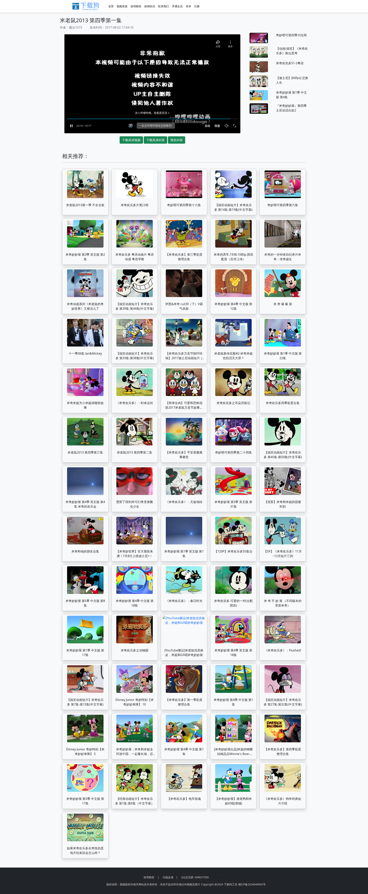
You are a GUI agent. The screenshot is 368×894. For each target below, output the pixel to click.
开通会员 (177, 6)
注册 (197, 6)
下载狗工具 (230, 884)
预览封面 (176, 140)
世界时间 (223, 877)
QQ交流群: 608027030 (195, 877)
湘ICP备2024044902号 (252, 884)
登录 (188, 6)
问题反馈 (168, 877)
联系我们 (163, 6)
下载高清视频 (131, 140)
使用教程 (136, 6)
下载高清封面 (155, 140)
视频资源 (122, 6)
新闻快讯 (149, 6)
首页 (111, 6)
